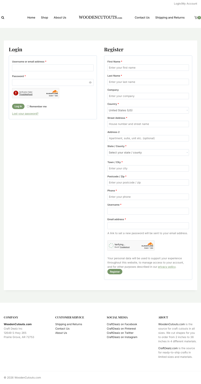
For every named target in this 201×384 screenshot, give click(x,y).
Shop (44, 17)
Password (19, 77)
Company (113, 89)
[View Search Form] (2, 17)
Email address (117, 220)
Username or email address (30, 62)
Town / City (115, 162)
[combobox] (148, 110)
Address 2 (113, 132)
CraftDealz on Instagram (122, 337)
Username (115, 205)
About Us (60, 17)
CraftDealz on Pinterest (121, 328)
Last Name (114, 75)
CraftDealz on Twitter (120, 332)
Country (113, 103)
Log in (18, 106)
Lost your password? (25, 113)
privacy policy (167, 266)
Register (115, 271)
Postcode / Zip (117, 176)
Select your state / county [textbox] (125, 152)
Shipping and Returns (170, 17)
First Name (114, 61)
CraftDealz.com (168, 348)
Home (31, 17)
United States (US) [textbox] (121, 110)
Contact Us (142, 17)
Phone (112, 190)
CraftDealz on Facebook (122, 324)
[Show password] (90, 82)
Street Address (117, 117)
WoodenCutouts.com (18, 324)
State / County (117, 146)
